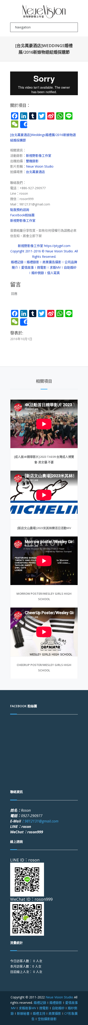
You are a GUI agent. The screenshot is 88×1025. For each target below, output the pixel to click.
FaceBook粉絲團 (22, 215)
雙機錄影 (32, 161)
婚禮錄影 (55, 1002)
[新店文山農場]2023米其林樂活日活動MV (44, 528)
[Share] (23, 124)
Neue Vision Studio (39, 166)
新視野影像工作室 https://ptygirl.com (44, 246)
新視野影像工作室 (38, 155)
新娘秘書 (23, 1013)
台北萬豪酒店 (35, 172)
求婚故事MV (27, 1008)
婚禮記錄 (40, 1002)
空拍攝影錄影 (47, 1019)
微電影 (44, 1008)
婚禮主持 (39, 1013)
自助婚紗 (58, 1008)
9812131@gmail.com (39, 821)
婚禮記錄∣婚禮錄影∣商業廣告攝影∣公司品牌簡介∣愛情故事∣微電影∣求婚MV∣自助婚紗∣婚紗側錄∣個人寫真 (44, 267)
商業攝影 (55, 1013)
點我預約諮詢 (19, 209)
